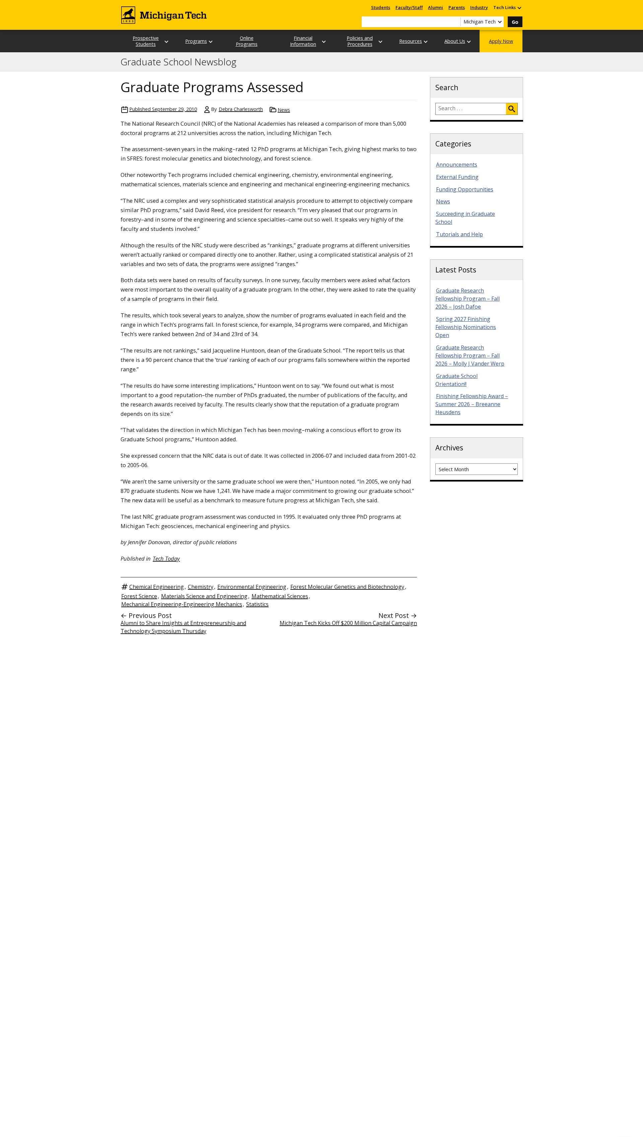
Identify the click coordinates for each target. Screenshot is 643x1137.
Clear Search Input (455, 21)
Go (515, 22)
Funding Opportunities (464, 189)
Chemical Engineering (156, 586)
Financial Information (303, 41)
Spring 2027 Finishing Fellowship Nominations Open (465, 327)
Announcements (456, 164)
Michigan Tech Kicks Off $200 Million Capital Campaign (348, 623)
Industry (479, 7)
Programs (196, 41)
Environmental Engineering (251, 586)
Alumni (435, 7)
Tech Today (166, 558)
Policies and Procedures (360, 41)
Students (380, 7)
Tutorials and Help (459, 234)
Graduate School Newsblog (178, 62)
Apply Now (501, 41)
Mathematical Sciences (280, 596)
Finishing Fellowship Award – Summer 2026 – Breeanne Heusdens (471, 404)
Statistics (257, 604)
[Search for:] (471, 109)
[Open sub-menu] (519, 7)
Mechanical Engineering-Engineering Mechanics (181, 604)
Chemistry (200, 586)
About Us (454, 41)
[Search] (511, 109)
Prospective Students (146, 41)
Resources (410, 41)
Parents (456, 7)
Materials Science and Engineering (204, 596)
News (284, 110)
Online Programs (247, 41)
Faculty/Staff (409, 7)
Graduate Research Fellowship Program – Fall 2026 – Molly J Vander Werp (469, 355)
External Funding (457, 177)
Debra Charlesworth (241, 109)
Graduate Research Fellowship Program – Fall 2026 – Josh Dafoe (467, 298)
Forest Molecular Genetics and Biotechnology (347, 586)
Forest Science (139, 596)
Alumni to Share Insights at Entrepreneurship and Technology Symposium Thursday (183, 627)
